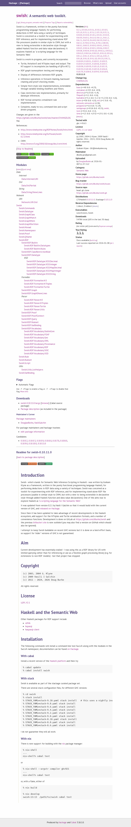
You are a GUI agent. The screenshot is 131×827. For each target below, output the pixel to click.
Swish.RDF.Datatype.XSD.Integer (42, 264)
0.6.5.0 (99, 40)
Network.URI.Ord (29, 202)
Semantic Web (83, 170)
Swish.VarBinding (26, 372)
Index (19, 169)
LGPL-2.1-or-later (84, 129)
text (78, 111)
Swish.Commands (27, 208)
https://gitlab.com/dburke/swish (90, 177)
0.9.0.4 (86, 48)
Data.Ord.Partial (28, 185)
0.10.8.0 (63, 440)
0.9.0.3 (79, 48)
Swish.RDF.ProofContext (32, 315)
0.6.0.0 (79, 37)
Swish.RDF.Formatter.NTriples (38, 283)
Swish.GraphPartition (28, 224)
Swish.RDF (24, 240)
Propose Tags (50, 22)
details (79, 117)
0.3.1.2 (93, 32)
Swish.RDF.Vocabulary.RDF (36, 347)
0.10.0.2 (24, 440)
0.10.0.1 (87, 61)
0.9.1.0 (103, 53)
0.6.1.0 (93, 37)
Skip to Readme (24, 148)
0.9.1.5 (93, 56)
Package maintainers (26, 418)
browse (45, 403)
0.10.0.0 (80, 61)
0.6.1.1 (99, 37)
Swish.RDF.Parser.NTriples (36, 303)
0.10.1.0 (95, 66)
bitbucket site (39, 522)
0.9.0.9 (86, 50)
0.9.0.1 (99, 45)
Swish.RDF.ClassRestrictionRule (35, 251)
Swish (19, 205)
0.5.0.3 (106, 35)
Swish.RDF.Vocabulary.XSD (36, 353)
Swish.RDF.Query (29, 319)
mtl (98, 100)
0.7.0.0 (86, 43)
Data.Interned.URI (29, 179)
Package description (30, 409)
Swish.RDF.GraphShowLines (34, 293)
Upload (108, 3)
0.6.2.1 (79, 40)
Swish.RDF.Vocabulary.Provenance (39, 344)
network (80, 103)
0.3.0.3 (104, 29)
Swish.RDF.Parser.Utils (34, 309)
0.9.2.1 (107, 58)
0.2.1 (79, 29)
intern (79, 100)
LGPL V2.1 (25, 602)
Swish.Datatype (26, 211)
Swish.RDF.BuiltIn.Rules (35, 248)
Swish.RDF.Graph (29, 290)
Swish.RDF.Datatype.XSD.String (41, 274)
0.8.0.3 (86, 45)
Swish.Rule (24, 356)
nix (63, 743)
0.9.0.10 (93, 50)
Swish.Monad (25, 227)
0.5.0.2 (99, 35)
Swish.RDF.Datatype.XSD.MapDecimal (44, 267)
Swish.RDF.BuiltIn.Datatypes (37, 245)
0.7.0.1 (92, 43)
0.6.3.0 (86, 40)
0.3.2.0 (99, 32)
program (29, 22)
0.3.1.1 (86, 32)
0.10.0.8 (80, 66)
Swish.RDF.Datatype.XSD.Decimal (42, 261)
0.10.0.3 (32, 440)
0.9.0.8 (79, 50)
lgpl (18, 22)
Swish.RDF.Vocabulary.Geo (36, 337)
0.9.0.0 (93, 45)
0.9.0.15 (95, 53)
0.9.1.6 (99, 56)
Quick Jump (26, 169)
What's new (98, 3)
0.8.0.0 (105, 43)
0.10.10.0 (33, 443)
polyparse (81, 105)
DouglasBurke (27, 422)
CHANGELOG (82, 80)
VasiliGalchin (40, 422)
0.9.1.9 (86, 58)
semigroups (81, 108)
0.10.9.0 (24, 443)
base (78, 87)
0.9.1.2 (79, 56)
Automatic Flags (26, 384)
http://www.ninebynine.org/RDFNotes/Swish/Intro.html (47, 129)
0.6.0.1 (86, 37)
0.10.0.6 (95, 63)
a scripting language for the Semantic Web (60, 501)
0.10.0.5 (87, 63)
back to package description (30, 457)
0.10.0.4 (80, 63)
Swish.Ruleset (25, 359)
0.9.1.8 (79, 58)
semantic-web (38, 22)
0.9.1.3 (86, 56)
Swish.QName (25, 236)
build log (93, 240)
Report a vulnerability (64, 22)
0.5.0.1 (93, 35)
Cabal (73, 822)
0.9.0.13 (80, 53)
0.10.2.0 (103, 66)
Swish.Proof (24, 233)
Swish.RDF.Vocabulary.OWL (36, 340)
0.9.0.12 (109, 50)
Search (60, 3)
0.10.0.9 (40, 440)
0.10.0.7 (103, 63)
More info (24, 391)
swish (21, 15)
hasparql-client (32, 629)
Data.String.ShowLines (31, 192)
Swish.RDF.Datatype (30, 255)
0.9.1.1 (109, 53)
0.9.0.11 (101, 50)
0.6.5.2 (79, 43)
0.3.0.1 (91, 29)
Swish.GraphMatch (27, 217)
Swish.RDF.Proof (29, 312)
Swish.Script (24, 363)
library (23, 22)
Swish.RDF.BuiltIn (29, 242)
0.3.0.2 (98, 29)
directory (80, 92)
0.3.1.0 (79, 32)
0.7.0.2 (99, 43)
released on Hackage (49, 508)
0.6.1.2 (106, 37)
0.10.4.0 (87, 69)
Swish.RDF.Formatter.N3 (35, 280)
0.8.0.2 (79, 45)
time (78, 113)
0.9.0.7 (106, 48)
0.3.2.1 (106, 32)
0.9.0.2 (106, 45)
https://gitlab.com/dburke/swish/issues (93, 183)
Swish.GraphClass (27, 214)
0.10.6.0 (48, 440)
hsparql (28, 626)
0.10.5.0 (95, 69)
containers (81, 90)
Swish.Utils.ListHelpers (32, 369)
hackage (63, 822)
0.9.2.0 (100, 58)
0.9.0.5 (93, 48)
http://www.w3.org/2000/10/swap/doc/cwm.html (44, 143)
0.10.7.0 (56, 440)
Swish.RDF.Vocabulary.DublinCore (39, 331)
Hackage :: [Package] (19, 3)
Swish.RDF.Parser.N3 (33, 299)
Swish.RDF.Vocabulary (31, 328)
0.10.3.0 (80, 69)
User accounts (120, 3)
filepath (80, 95)
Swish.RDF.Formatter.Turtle (37, 287)
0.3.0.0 (84, 29)
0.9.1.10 (93, 58)
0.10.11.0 (42, 443)
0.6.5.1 (106, 40)
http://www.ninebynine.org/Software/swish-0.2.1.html (41, 135)
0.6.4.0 (93, 40)
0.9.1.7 (106, 56)
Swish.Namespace (27, 230)
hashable (80, 98)
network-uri (89, 103)
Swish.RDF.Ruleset (30, 322)
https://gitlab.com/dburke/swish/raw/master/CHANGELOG (43, 117)
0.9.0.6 (99, 48)
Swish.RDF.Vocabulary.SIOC (36, 350)
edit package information (33, 431)
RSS (86, 27)
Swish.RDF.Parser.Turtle (35, 306)
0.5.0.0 (86, 35)
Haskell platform (58, 661)
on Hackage (72, 649)
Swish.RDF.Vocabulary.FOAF (36, 334)
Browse (87, 3)
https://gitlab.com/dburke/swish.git (92, 193)
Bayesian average (105, 226)
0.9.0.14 (87, 53)
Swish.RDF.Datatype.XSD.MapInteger (44, 270)
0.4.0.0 (79, 35)
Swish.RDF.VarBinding (31, 325)
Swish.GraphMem (27, 221)
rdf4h (27, 623)
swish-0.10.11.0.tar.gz (30, 403)
